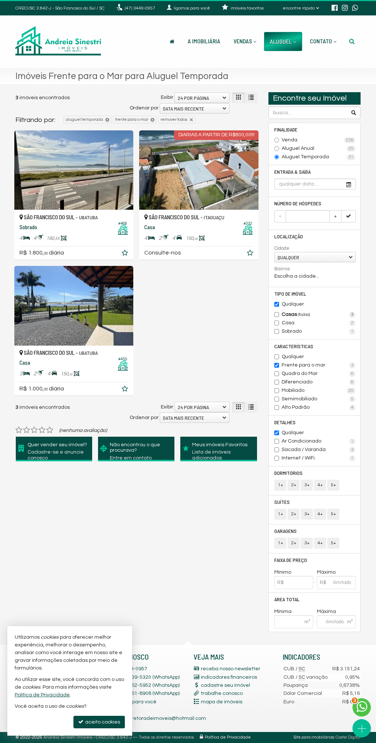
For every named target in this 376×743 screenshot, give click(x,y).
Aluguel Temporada (318, 156)
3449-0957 (140, 8)
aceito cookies (102, 722)
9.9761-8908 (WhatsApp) (146, 693)
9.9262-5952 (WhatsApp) (146, 685)
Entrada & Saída (292, 172)
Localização (288, 236)
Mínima (283, 611)
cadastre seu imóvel (225, 685)
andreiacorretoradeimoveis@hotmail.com (155, 718)
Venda (318, 140)
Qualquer (293, 304)
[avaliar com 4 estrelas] (42, 430)
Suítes (282, 502)
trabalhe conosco (222, 693)
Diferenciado (318, 382)
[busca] (352, 41)
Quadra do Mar (318, 373)
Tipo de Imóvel (290, 294)
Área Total (287, 599)
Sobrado (318, 331)
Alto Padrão (318, 407)
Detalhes (285, 422)
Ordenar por (144, 108)
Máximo (326, 572)
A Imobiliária (204, 40)
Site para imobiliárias (314, 737)
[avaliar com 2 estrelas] (26, 430)
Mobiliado (318, 390)
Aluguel (281, 41)
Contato (321, 40)
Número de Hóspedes (297, 203)
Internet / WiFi (318, 458)
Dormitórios (288, 473)
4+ (320, 485)
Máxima (326, 611)
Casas (318, 314)
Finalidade (285, 129)
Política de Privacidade (228, 737)
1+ (280, 485)
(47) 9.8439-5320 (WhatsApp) (146, 677)
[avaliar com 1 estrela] (18, 430)
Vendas (243, 40)
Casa (318, 322)
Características (293, 346)
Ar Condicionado (318, 441)
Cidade (281, 248)
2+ (293, 485)
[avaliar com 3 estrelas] (34, 430)
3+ (307, 485)
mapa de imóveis (221, 701)
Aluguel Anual (318, 148)
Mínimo (282, 572)
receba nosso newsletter (230, 668)
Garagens (285, 531)
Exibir (167, 97)
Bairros (282, 268)
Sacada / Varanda (318, 449)
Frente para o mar (318, 365)
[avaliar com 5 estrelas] (49, 430)
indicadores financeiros (229, 677)
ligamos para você (134, 701)
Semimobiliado (318, 398)
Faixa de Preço (290, 560)
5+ (333, 485)
